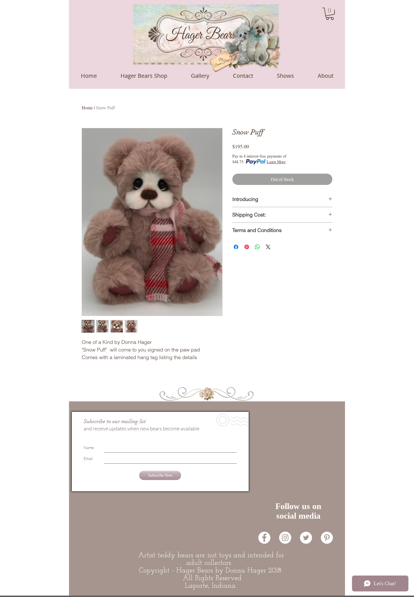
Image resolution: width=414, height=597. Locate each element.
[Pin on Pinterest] (246, 247)
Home (87, 107)
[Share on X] (268, 247)
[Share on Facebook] (236, 247)
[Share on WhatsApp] (257, 247)
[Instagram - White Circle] (285, 538)
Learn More (276, 161)
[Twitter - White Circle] (306, 538)
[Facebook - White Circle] (264, 538)
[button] (329, 14)
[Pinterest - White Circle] (327, 538)
